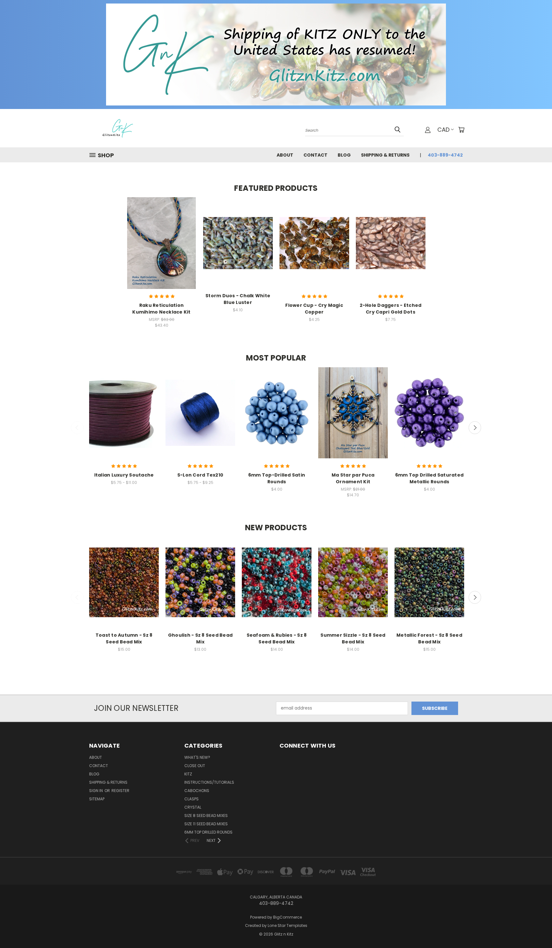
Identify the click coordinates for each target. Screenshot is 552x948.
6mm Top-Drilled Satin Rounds (276, 478)
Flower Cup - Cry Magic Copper (314, 308)
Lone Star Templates (287, 925)
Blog (344, 155)
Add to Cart (238, 249)
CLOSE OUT (194, 765)
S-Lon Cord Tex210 (200, 475)
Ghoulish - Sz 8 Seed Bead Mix (200, 638)
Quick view (161, 237)
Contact (315, 155)
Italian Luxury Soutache (124, 475)
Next (475, 427)
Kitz (188, 774)
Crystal (192, 807)
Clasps (191, 799)
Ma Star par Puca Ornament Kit (353, 478)
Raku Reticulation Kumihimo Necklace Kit (161, 308)
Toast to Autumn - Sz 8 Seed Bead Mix (124, 638)
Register (120, 790)
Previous (77, 427)
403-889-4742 (445, 155)
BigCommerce (287, 917)
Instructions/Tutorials (209, 782)
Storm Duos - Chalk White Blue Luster (237, 299)
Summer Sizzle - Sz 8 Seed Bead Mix (352, 638)
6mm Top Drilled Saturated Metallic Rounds (429, 478)
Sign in (96, 790)
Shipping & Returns (385, 155)
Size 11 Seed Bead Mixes (206, 824)
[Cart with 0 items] (461, 130)
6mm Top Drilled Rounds (208, 832)
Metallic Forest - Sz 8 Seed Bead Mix (429, 638)
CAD (443, 130)
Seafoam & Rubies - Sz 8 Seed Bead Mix (277, 638)
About (285, 155)
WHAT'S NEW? (197, 757)
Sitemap (96, 799)
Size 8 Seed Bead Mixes (206, 815)
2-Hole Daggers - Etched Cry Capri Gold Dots (391, 308)
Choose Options (161, 249)
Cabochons (196, 790)
